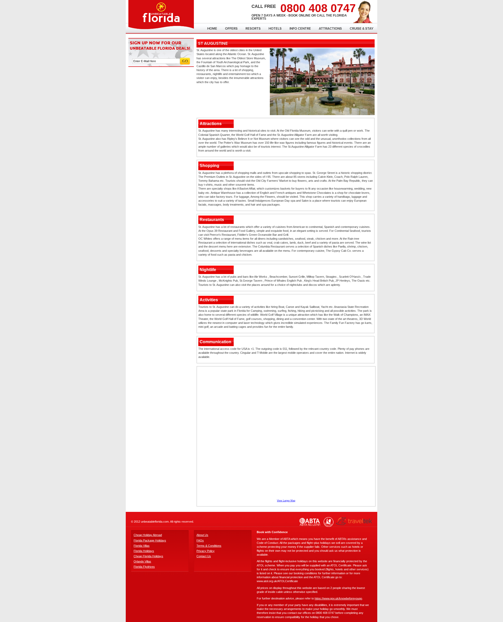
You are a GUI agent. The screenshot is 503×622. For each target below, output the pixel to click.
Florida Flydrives (144, 566)
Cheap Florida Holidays (148, 556)
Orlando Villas (142, 561)
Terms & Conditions (208, 545)
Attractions (330, 28)
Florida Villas (142, 545)
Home (212, 28)
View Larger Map (286, 500)
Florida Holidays (144, 551)
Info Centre (300, 28)
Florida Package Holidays (150, 540)
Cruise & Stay (361, 28)
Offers (231, 28)
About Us (202, 535)
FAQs (200, 540)
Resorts (253, 28)
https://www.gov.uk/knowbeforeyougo (338, 598)
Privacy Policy (205, 551)
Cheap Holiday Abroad (148, 535)
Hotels (275, 28)
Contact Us (203, 556)
